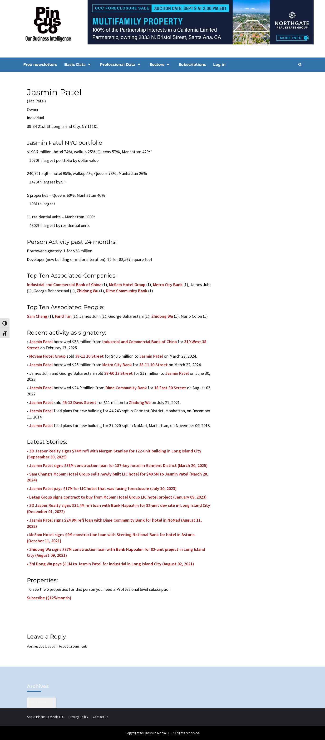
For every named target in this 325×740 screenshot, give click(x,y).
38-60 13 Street (118, 373)
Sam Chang (37, 316)
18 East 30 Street (170, 387)
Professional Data (117, 64)
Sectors (157, 64)
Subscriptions (192, 64)
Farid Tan (63, 316)
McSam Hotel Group (127, 284)
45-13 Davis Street (79, 402)
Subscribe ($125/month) (49, 598)
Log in (219, 64)
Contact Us (100, 717)
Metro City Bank (167, 284)
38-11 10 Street (89, 356)
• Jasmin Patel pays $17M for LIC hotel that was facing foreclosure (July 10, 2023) (102, 488)
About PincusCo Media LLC (45, 717)
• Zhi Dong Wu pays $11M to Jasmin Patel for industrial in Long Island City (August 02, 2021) (110, 564)
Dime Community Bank (126, 290)
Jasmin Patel (41, 341)
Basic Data (75, 64)
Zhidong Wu (87, 290)
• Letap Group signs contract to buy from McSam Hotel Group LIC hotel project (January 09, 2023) (117, 497)
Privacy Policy (78, 717)
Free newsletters (40, 64)
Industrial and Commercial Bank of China (64, 284)
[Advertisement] (261, 115)
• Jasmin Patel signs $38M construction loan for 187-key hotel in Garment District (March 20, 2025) (117, 465)
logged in (51, 646)
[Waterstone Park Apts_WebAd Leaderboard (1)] (162, 22)
